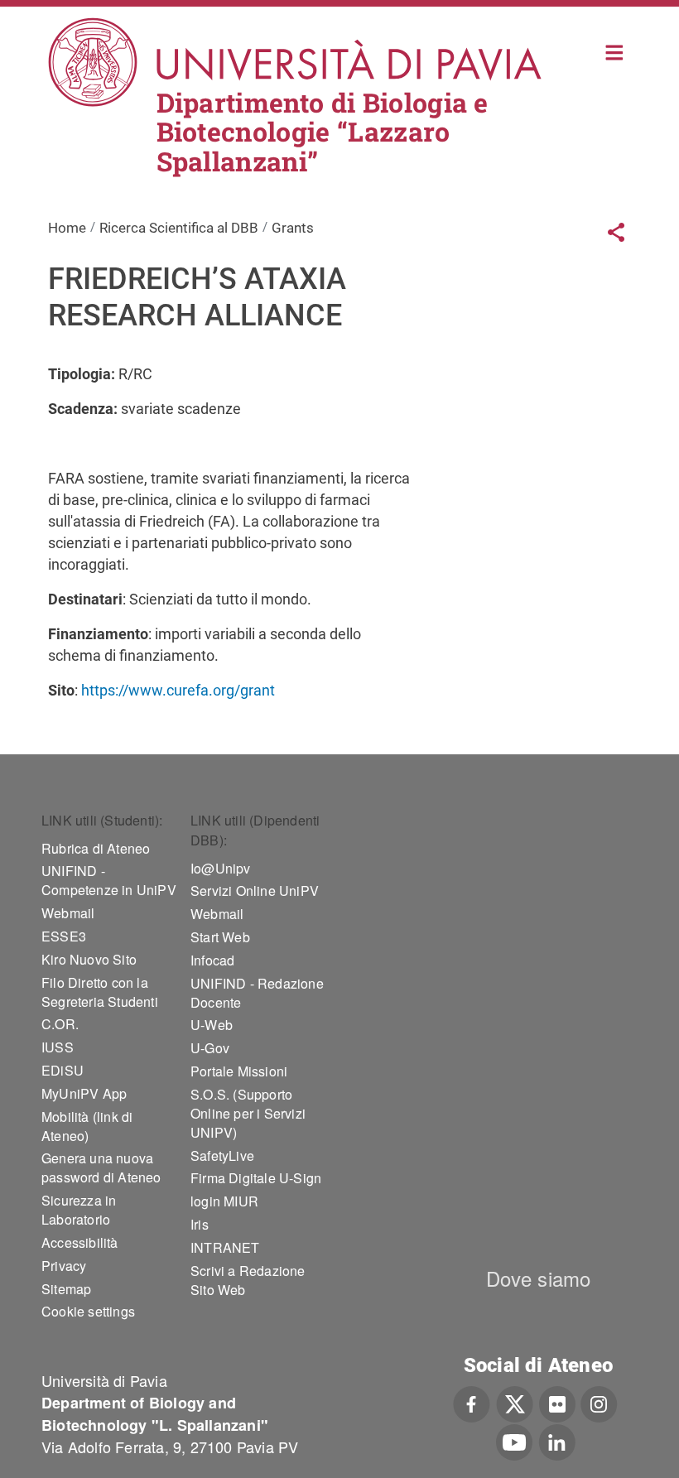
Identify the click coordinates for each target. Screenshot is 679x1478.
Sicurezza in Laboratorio (78, 1210)
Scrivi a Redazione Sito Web (248, 1280)
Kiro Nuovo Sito (89, 959)
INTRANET (225, 1247)
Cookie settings (88, 1311)
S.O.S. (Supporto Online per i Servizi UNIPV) (248, 1113)
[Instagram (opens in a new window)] (599, 1402)
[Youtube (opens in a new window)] (514, 1440)
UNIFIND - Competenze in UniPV (108, 880)
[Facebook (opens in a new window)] (471, 1402)
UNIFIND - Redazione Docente (257, 993)
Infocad (212, 960)
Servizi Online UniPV (254, 890)
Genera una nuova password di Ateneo (101, 1167)
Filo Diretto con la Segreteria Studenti (99, 992)
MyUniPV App (84, 1093)
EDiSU (62, 1070)
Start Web (220, 936)
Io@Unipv (220, 868)
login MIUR (224, 1201)
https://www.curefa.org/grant (178, 690)
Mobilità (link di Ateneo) (86, 1126)
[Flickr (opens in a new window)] (557, 1402)
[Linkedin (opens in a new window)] (556, 1440)
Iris (199, 1224)
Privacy (63, 1265)
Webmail (67, 912)
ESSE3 (63, 936)
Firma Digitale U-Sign (255, 1177)
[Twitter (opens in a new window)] (514, 1402)
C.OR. (60, 1023)
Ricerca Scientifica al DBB (178, 227)
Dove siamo (538, 1278)
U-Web (211, 1024)
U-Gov (209, 1047)
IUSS (57, 1047)
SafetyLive (222, 1155)
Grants (293, 227)
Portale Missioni (238, 1071)
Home (614, 51)
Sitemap (66, 1288)
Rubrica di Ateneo (95, 848)
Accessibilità (79, 1242)
